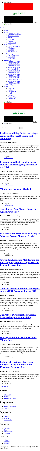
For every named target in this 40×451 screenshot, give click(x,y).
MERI (2, 27)
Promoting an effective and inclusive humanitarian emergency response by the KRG (18, 164)
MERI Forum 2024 (14, 65)
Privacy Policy (12, 97)
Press (5, 430)
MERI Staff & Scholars (15, 34)
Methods (10, 90)
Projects (10, 41)
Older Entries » (4, 386)
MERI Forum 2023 (14, 67)
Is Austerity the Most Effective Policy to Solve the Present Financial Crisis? (20, 234)
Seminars (7, 396)
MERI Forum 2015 (14, 81)
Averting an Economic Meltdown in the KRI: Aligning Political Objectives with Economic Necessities (19, 262)
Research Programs (10, 406)
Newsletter (11, 50)
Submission (11, 48)
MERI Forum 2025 (14, 64)
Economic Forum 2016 (15, 79)
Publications (7, 44)
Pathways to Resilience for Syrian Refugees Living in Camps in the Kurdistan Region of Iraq (16, 364)
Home (6, 30)
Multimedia (11, 58)
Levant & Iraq (8, 85)
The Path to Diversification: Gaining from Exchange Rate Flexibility (18, 316)
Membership (11, 99)
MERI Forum (8, 60)
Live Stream (11, 57)
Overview (11, 88)
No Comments (8, 158)
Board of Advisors (13, 36)
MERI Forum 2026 (14, 62)
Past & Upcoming (13, 55)
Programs (11, 39)
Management (12, 92)
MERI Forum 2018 (14, 76)
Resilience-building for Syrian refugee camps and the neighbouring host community (19, 136)
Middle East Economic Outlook (15, 189)
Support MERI (8, 418)
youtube (6, 443)
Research (7, 32)
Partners (10, 37)
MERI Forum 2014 (14, 83)
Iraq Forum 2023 (13, 69)
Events (6, 53)
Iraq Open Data (12, 51)
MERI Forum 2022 (14, 71)
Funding (10, 95)
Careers (10, 93)
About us (7, 86)
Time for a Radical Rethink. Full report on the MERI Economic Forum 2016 (20, 289)
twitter (6, 440)
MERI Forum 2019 (14, 74)
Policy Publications (14, 46)
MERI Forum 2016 (14, 78)
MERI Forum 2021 (14, 72)
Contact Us (7, 428)
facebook (7, 442)
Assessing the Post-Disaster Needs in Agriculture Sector (18, 210)
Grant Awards (12, 43)
